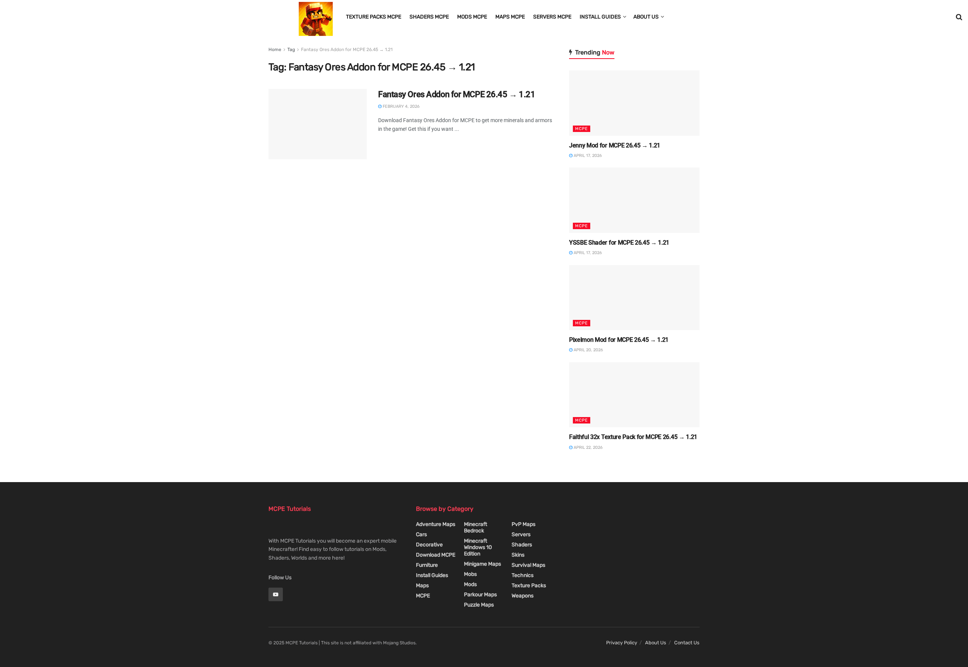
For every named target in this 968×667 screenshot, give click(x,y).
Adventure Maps (435, 524)
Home (274, 49)
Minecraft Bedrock (475, 527)
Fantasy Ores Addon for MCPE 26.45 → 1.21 (346, 49)
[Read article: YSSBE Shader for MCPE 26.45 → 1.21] (634, 200)
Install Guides (600, 17)
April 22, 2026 (587, 447)
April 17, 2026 (587, 155)
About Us (646, 17)
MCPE (581, 128)
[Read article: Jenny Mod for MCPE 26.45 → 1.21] (634, 103)
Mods (470, 584)
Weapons (523, 596)
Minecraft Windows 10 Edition (478, 547)
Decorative (429, 544)
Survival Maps (528, 565)
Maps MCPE (510, 17)
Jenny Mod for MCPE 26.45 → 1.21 (614, 145)
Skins (518, 555)
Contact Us (687, 642)
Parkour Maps (480, 594)
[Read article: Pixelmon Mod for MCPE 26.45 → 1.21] (634, 297)
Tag (291, 49)
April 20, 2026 (587, 349)
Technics (523, 575)
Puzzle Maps (479, 605)
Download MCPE (435, 555)
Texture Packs (529, 585)
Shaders (522, 544)
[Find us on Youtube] (275, 594)
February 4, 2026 (401, 106)
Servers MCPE (552, 17)
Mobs (470, 574)
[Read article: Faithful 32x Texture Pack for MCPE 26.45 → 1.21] (634, 395)
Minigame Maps (482, 564)
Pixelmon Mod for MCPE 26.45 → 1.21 (619, 339)
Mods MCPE (472, 17)
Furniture (427, 565)
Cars (421, 534)
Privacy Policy (621, 642)
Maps (422, 585)
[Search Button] (959, 17)
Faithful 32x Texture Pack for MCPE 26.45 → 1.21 (633, 437)
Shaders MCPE (429, 17)
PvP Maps (523, 524)
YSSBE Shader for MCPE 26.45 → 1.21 (619, 242)
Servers (521, 534)
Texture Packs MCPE (373, 17)
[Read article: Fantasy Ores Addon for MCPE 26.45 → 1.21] (317, 124)
